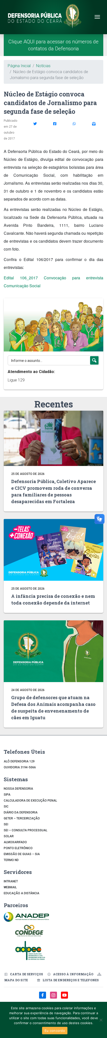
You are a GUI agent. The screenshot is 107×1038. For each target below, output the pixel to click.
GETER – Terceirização (22, 818)
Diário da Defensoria (21, 812)
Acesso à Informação (73, 974)
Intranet (11, 881)
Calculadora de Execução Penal (30, 800)
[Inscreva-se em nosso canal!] (64, 997)
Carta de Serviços (26, 974)
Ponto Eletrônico (18, 848)
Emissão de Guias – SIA (22, 854)
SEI (6, 824)
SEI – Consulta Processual (25, 830)
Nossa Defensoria (18, 788)
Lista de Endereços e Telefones (71, 980)
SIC (6, 806)
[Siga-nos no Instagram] (54, 997)
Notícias (43, 65)
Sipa (7, 794)
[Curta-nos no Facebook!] (43, 997)
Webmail (10, 887)
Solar (9, 836)
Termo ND (11, 860)
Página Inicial (19, 65)
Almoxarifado (15, 842)
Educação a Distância (21, 893)
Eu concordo (55, 1031)
